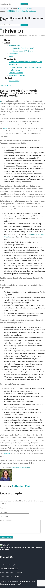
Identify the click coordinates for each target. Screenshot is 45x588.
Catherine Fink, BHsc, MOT (23, 48)
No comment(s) (16, 467)
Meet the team (14, 45)
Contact (8, 78)
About (7, 43)
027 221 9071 (17, 572)
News (11, 56)
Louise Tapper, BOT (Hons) (23, 51)
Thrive (4, 128)
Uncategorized (25, 467)
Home (7, 40)
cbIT (20, 584)
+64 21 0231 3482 (12, 11)
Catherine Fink (6, 467)
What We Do (10, 59)
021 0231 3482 (15, 576)
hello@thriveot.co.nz (28, 11)
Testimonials (13, 53)
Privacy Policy (14, 81)
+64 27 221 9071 (24, 8)
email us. (6, 453)
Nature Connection (16, 73)
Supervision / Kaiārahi (17, 75)
